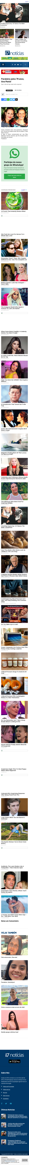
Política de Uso (6, 1089)
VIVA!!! (4, 1028)
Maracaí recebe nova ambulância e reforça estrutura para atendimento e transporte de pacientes (17, 1134)
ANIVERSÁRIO (9, 90)
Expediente (6, 1098)
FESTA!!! (4, 978)
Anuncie (5, 1092)
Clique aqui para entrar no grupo (14, 176)
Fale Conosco (6, 1095)
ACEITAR (24, 1160)
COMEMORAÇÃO (6, 953)
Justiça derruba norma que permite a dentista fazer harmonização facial (16, 1125)
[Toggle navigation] (3, 64)
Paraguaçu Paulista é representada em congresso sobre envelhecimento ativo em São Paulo (17, 1142)
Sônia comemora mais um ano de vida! (13, 1007)
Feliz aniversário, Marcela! (9, 957)
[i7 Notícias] (14, 52)
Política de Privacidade (8, 1086)
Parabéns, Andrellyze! (8, 982)
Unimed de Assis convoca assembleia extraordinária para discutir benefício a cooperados (17, 1116)
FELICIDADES (5, 1003)
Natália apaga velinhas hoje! (9, 1032)
